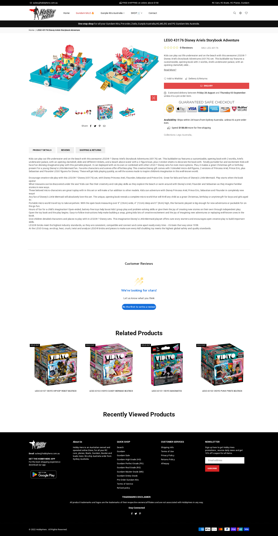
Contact (153, 13)
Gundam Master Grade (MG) (130, 472)
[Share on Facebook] (90, 126)
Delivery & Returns (197, 78)
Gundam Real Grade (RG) (129, 467)
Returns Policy (168, 459)
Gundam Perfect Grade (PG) (130, 463)
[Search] (235, 13)
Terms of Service (125, 484)
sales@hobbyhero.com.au (45, 3)
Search (120, 447)
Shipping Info (167, 447)
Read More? (170, 70)
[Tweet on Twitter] (95, 126)
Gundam (121, 451)
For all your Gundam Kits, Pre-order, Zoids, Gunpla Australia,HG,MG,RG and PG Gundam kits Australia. (139, 23)
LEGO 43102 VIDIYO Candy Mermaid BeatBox (111, 391)
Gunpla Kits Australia (112, 13)
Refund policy (123, 488)
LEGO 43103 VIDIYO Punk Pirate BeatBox (222, 391)
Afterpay (165, 463)
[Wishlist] (246, 13)
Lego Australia (184, 135)
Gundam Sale (123, 455)
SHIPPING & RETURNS (90, 150)
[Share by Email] (104, 126)
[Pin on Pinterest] (100, 126)
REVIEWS (65, 150)
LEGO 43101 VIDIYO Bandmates (167, 391)
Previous (31, 70)
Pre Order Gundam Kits (128, 480)
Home (66, 13)
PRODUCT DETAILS (42, 150)
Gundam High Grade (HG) (129, 459)
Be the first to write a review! (139, 306)
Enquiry (208, 86)
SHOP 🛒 (135, 13)
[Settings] (240, 13)
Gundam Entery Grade (127, 476)
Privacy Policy (167, 455)
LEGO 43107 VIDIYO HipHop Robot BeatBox (56, 391)
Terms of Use (167, 451)
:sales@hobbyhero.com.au (47, 453)
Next (156, 70)
